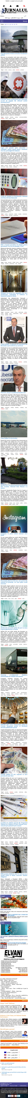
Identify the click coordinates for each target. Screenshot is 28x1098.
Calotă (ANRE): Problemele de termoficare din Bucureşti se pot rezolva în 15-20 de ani (14, 344)
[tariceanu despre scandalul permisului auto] (14, 391)
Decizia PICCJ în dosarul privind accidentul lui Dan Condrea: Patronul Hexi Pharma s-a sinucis (14, 486)
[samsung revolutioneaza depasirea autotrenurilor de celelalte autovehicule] (14, 673)
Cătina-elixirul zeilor (5, 909)
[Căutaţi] (25, 16)
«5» (14, 24)
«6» (16, 24)
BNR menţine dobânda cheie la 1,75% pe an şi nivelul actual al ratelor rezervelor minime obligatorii (14, 875)
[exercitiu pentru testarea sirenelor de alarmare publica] (14, 52)
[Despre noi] (10, 6)
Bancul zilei (23, 974)
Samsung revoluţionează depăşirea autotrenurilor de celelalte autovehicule (14, 675)
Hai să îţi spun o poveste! (7, 1029)
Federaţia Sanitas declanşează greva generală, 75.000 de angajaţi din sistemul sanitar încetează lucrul (14, 101)
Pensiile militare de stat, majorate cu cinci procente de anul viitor (14, 775)
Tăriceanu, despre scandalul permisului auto (13, 392)
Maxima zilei (23, 1040)
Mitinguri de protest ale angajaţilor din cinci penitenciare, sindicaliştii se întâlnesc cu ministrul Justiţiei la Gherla (14, 294)
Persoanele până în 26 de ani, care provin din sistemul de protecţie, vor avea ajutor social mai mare (14, 582)
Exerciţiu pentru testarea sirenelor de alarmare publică (14, 54)
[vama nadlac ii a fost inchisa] (14, 436)
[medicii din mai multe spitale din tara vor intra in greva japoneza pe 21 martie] (14, 626)
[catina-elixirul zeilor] (14, 908)
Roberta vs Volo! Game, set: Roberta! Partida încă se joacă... (13, 1016)
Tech (2, 923)
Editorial (24, 1000)
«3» (10, 24)
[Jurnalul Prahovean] (4, 6)
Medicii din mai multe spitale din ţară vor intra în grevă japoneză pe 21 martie (14, 628)
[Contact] (17, 6)
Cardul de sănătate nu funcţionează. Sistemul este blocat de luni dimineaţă (14, 197)
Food (3, 896)
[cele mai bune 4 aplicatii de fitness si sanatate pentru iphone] (14, 935)
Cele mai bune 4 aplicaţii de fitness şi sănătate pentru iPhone (14, 937)
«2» (8, 24)
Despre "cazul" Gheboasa (7, 1003)
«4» (12, 24)
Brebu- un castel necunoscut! (8, 1064)
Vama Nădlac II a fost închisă (9, 438)
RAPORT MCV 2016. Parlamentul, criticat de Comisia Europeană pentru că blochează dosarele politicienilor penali (14, 726)
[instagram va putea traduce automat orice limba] (14, 532)
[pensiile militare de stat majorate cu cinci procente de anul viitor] (14, 773)
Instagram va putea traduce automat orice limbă (14, 534)
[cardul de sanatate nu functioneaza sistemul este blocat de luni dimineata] (14, 195)
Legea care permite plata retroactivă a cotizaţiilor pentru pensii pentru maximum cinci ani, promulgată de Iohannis (14, 149)
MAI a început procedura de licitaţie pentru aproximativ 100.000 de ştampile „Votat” (14, 245)
